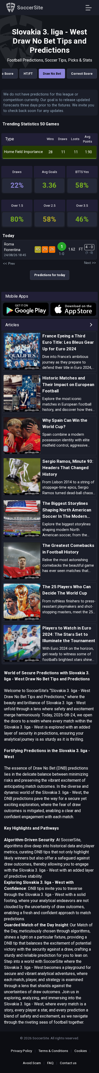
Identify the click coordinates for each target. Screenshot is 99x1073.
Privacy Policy (21, 1051)
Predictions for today (49, 275)
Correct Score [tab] (82, 73)
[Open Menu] (90, 7)
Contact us (68, 1063)
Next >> (90, 263)
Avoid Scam (32, 1063)
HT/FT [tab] (28, 73)
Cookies (80, 1051)
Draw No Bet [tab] (52, 73)
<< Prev (9, 263)
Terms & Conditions (53, 1051)
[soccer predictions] (25, 309)
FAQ (50, 1063)
